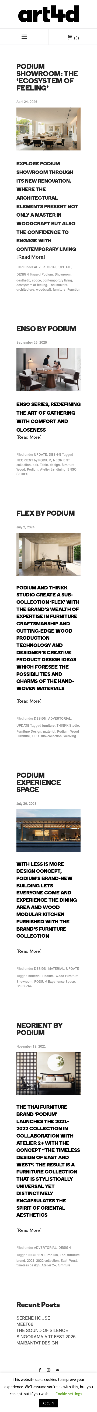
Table (44, 465)
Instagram (48, 1372)
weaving (70, 736)
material (49, 731)
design (55, 465)
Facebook (40, 1372)
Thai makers (58, 285)
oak (35, 465)
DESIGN (22, 274)
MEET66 (24, 1325)
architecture (25, 289)
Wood (20, 469)
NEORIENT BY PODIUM (39, 1029)
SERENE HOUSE (33, 1318)
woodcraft (43, 289)
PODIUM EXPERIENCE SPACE (38, 783)
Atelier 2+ (47, 469)
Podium (47, 274)
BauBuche (24, 986)
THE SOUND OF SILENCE (42, 1331)
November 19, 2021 (31, 1046)
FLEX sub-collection (47, 736)
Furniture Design (28, 731)
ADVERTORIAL (45, 267)
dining (60, 469)
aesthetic (23, 280)
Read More (30, 257)
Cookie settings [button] (69, 1393)
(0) (76, 38)
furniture (59, 289)
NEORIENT (36, 1255)
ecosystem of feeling (31, 285)
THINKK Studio (68, 725)
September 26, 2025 (31, 342)
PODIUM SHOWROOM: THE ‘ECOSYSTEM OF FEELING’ (47, 77)
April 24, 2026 (26, 102)
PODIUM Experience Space (54, 982)
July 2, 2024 (25, 527)
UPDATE (64, 267)
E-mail (57, 1372)
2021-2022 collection (43, 1261)
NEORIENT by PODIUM (33, 460)
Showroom (63, 274)
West (73, 1261)
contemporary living (57, 280)
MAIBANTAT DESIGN (37, 1343)
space (36, 280)
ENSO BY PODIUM (46, 329)
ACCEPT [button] (49, 1403)
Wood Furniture (67, 976)
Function (73, 289)
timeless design (28, 1265)
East (64, 1261)
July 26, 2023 (26, 804)
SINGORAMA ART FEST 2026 (46, 1337)
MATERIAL (56, 969)
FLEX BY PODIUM (45, 514)
